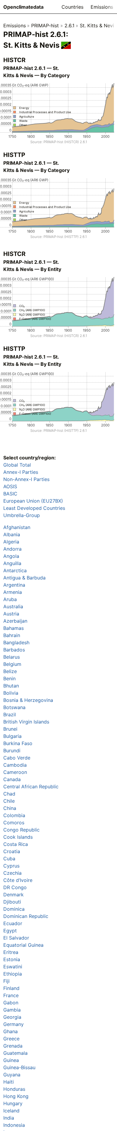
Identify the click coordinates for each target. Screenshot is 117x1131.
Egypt (10, 931)
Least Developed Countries (34, 508)
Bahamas (13, 628)
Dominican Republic (25, 916)
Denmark (13, 895)
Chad (9, 794)
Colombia (14, 815)
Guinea (11, 1060)
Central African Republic (30, 787)
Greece (11, 1039)
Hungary (12, 1103)
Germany (13, 1024)
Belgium (12, 664)
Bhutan (11, 686)
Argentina (14, 585)
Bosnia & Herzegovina (28, 700)
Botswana (14, 707)
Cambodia (15, 765)
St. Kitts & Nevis (98, 26)
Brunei (10, 729)
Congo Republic (21, 830)
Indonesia (14, 1125)
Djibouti (12, 902)
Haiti (8, 1082)
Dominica (14, 909)
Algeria (11, 542)
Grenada (12, 1046)
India (8, 1118)
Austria (11, 614)
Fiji (6, 981)
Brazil (9, 714)
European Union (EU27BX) (33, 501)
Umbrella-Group (21, 515)
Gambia (12, 1010)
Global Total (17, 465)
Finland (11, 988)
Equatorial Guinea (23, 945)
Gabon (10, 1003)
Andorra (12, 549)
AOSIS (10, 486)
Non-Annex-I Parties (26, 479)
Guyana (11, 1075)
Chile (9, 801)
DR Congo (15, 887)
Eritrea (10, 952)
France (11, 995)
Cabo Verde (16, 758)
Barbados (14, 650)
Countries (72, 7)
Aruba (10, 599)
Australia (13, 606)
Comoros (13, 823)
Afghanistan (16, 527)
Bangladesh (16, 642)
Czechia (12, 873)
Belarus (11, 657)
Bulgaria (12, 736)
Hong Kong (15, 1096)
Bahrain (11, 635)
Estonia (11, 959)
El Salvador (16, 938)
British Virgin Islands (26, 722)
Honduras (14, 1089)
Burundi (11, 750)
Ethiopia (12, 974)
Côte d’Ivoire (17, 880)
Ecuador (12, 923)
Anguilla (12, 563)
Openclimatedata (23, 7)
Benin (9, 678)
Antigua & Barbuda (24, 578)
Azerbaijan (15, 621)
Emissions (102, 7)
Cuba (9, 859)
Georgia (12, 1017)
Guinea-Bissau (19, 1067)
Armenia (12, 592)
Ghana (10, 1031)
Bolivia (10, 693)
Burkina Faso (17, 743)
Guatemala (15, 1053)
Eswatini (12, 967)
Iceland (11, 1111)
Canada (12, 779)
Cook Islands (18, 837)
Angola (11, 556)
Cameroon (15, 772)
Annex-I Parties (20, 472)
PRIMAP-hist (45, 26)
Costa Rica (15, 844)
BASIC (10, 494)
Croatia (11, 851)
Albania (11, 534)
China (9, 808)
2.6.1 (69, 26)
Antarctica (15, 570)
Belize (10, 671)
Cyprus (11, 866)
